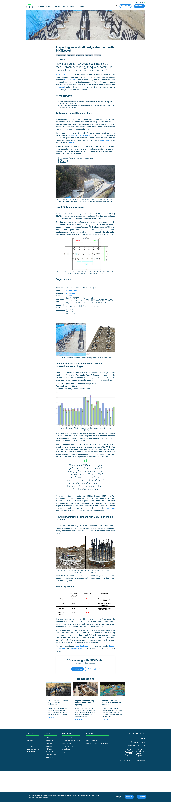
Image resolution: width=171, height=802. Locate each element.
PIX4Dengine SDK (50, 754)
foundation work (70, 80)
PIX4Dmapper (49, 757)
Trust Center (30, 752)
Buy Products (125, 6)
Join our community (138, 742)
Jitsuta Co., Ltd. (76, 648)
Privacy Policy (43, 797)
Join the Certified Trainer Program (97, 743)
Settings (118, 797)
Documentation (67, 746)
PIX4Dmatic (105, 140)
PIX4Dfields (48, 743)
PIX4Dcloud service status (71, 741)
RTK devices (48, 752)
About (28, 738)
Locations (29, 741)
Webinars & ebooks (68, 743)
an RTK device (109, 508)
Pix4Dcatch (70, 55)
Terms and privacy (32, 749)
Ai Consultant (61, 75)
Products (49, 6)
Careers (28, 743)
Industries (40, 6)
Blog (63, 752)
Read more (51, 717)
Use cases (98, 55)
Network (89, 733)
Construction (60, 55)
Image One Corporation (83, 646)
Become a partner (92, 738)
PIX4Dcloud (72, 143)
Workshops (66, 749)
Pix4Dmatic (89, 55)
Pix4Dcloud (80, 55)
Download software (69, 738)
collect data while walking (80, 135)
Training (57, 6)
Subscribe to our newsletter (135, 745)
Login (136, 2)
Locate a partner (91, 741)
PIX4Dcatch (60, 87)
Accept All (142, 797)
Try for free (139, 6)
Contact (82, 6)
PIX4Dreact (48, 749)
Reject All (129, 797)
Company (30, 733)
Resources (73, 6)
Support (65, 6)
